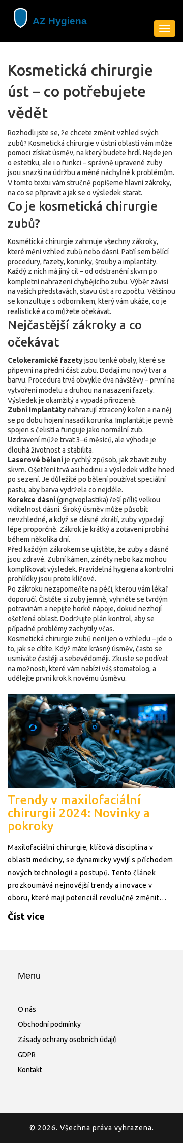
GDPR (27, 1055)
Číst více (26, 916)
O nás (27, 1009)
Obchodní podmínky (49, 1024)
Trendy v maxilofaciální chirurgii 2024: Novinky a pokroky (79, 813)
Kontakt (30, 1070)
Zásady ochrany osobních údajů (67, 1039)
